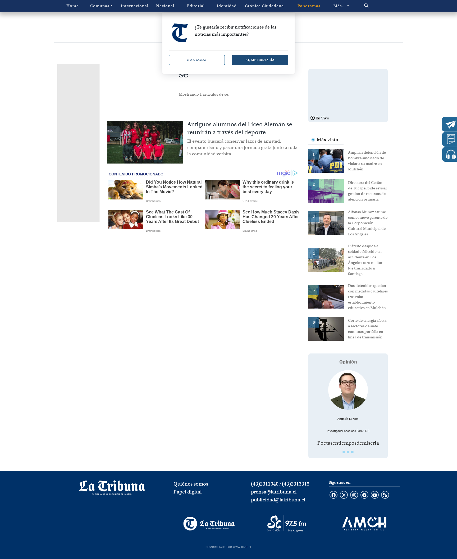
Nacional (165, 5)
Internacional (134, 5)
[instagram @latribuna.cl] (354, 495)
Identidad (227, 5)
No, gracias (197, 60)
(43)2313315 (295, 484)
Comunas (99, 5)
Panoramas (309, 5)
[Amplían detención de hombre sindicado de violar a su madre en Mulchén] (328, 160)
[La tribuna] (112, 489)
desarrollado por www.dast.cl (228, 546)
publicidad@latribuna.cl (278, 500)
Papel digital (187, 492)
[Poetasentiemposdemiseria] (348, 390)
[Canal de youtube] (375, 495)
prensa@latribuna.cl (273, 492)
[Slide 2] (348, 452)
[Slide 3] (352, 452)
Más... (339, 5)
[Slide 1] (343, 452)
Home (72, 5)
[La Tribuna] (209, 523)
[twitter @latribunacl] (344, 495)
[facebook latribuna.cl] (333, 495)
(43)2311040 (264, 484)
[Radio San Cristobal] (286, 523)
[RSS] (385, 495)
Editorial (196, 5)
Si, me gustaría (260, 60)
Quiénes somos (190, 484)
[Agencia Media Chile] (364, 523)
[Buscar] (377, 6)
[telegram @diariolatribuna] (364, 495)
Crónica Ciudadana (264, 5)
